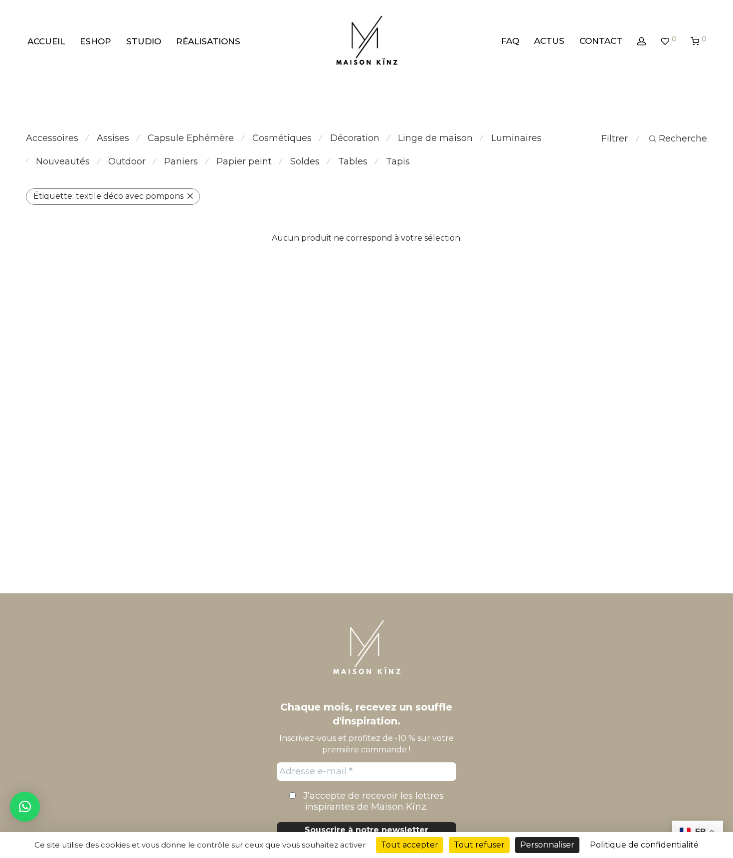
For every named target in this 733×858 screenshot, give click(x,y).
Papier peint (244, 161)
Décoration (354, 138)
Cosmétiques (282, 138)
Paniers (181, 161)
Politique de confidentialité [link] (644, 845)
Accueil (46, 41)
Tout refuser (479, 845)
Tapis (398, 161)
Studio (143, 41)
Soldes (305, 161)
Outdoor (127, 161)
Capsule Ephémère (191, 138)
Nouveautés (63, 161)
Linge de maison (435, 138)
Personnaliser (547, 845)
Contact (600, 41)
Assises (113, 138)
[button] (25, 807)
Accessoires (52, 138)
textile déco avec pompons (108, 196)
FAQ (510, 41)
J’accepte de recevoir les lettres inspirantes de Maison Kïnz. (372, 801)
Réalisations (208, 41)
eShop (95, 41)
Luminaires (516, 138)
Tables (352, 161)
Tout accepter (409, 845)
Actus (549, 41)
